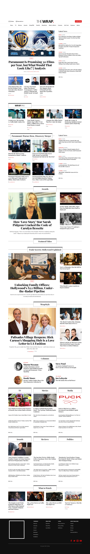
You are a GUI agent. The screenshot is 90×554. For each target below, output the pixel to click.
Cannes (71, 523)
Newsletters (20, 21)
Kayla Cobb (11, 124)
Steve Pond (61, 363)
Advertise (35, 525)
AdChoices (60, 527)
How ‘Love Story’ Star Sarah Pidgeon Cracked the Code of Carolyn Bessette (32, 225)
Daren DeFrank (43, 96)
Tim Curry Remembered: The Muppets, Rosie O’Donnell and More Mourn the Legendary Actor (47, 90)
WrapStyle (44, 25)
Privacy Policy (61, 525)
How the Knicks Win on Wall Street (65, 380)
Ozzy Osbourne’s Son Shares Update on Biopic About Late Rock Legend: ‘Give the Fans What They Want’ (70, 38)
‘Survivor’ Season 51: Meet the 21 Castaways (73, 503)
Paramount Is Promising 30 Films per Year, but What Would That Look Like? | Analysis (31, 65)
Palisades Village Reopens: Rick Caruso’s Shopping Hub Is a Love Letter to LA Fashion (32, 340)
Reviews (45, 439)
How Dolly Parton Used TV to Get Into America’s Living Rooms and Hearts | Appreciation (18, 427)
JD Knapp (67, 507)
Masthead (35, 532)
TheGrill (38, 25)
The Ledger (58, 376)
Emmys (71, 527)
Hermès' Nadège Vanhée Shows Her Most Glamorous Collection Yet (33, 381)
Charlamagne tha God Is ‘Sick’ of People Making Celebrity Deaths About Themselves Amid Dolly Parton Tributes (70, 71)
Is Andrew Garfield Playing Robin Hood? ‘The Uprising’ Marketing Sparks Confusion (44, 410)
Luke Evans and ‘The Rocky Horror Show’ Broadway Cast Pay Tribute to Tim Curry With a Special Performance (70, 55)
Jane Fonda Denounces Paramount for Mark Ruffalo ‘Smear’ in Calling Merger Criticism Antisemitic (70, 470)
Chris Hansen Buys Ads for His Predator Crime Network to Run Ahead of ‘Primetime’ (15, 89)
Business (73, 25)
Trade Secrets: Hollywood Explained (45, 249)
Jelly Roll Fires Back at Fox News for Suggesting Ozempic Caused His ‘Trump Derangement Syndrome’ (70, 46)
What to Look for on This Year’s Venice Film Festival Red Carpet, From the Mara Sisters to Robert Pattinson (71, 344)
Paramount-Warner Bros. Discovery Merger (31, 136)
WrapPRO (31, 25)
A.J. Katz (26, 96)
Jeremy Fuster (30, 71)
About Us (35, 523)
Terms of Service (61, 523)
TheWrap (35, 521)
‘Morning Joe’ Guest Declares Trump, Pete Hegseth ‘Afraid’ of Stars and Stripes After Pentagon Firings (70, 458)
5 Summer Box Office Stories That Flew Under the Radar (54, 121)
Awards (25, 25)
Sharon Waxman (30, 364)
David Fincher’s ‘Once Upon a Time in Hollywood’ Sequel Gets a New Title (44, 427)
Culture (60, 68)
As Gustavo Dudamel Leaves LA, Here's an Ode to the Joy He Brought (66, 366)
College (71, 525)
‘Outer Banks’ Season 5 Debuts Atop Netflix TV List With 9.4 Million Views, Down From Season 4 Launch (35, 122)
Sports (60, 60)
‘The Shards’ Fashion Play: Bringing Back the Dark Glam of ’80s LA (70, 322)
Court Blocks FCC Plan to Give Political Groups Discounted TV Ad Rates (68, 464)
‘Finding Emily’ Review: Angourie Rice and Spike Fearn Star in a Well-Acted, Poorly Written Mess (70, 142)
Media (78, 25)
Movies (20, 25)
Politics (70, 439)
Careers (35, 530)
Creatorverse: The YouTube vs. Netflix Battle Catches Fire (16, 121)
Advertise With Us (74, 532)
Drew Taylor (37, 71)
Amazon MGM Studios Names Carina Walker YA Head (19, 415)
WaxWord (25, 362)
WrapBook (35, 536)
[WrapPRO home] (19, 105)
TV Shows (61, 43)
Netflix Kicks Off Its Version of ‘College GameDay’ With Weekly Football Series (19, 421)
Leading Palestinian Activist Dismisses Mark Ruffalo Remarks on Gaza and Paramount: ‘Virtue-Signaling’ (32, 369)
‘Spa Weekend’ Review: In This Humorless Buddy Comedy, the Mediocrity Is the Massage (43, 464)
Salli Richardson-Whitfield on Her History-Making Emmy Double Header (19, 476)
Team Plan (48, 525)
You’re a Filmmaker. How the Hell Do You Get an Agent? (70, 267)
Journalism (61, 147)
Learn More (48, 527)
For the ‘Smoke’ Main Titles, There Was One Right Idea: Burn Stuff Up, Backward (70, 208)
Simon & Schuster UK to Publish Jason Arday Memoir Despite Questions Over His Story (70, 427)
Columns (60, 25)
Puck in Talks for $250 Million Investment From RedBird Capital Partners (68, 410)
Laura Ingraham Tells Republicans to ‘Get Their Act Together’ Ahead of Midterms (69, 415)
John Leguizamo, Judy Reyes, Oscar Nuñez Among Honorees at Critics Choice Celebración (19, 464)
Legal (59, 521)
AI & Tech (66, 25)
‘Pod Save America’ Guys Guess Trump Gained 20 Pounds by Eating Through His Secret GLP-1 (69, 476)
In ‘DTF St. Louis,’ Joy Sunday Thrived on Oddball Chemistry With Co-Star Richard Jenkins (18, 470)
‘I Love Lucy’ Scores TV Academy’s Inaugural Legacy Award (69, 227)
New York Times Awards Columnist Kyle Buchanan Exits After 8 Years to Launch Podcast (69, 421)
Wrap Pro (48, 521)
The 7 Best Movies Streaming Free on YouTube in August (43, 415)
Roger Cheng (11, 157)
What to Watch (52, 25)
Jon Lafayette (61, 378)
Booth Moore (31, 351)
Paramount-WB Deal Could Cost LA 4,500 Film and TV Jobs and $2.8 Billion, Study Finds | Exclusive (18, 178)
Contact (35, 527)
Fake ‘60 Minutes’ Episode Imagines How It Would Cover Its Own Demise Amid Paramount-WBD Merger (70, 150)
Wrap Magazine (74, 521)
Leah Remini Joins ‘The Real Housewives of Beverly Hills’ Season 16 (69, 165)
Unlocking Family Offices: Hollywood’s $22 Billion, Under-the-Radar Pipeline (32, 288)
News (11, 25)
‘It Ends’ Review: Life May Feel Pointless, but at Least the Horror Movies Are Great (44, 476)
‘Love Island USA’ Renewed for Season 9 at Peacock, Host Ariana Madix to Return (19, 409)
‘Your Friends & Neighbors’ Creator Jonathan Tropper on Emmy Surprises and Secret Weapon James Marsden (19, 458)
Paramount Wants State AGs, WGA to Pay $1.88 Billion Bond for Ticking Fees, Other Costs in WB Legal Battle (42, 178)
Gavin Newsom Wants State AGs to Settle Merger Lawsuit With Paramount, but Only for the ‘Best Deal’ (43, 155)
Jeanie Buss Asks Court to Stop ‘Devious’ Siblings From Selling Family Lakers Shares (69, 63)
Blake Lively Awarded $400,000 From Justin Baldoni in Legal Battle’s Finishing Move (44, 421)
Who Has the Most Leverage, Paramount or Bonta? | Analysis (17, 154)
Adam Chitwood (49, 124)
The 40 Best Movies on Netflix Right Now (35, 503)
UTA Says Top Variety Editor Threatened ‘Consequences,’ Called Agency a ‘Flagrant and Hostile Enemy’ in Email (31, 90)
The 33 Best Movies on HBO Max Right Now (54, 503)
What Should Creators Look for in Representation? (69, 286)
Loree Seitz (30, 127)
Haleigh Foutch (11, 511)
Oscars (71, 530)
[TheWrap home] (45, 21)
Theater (60, 52)
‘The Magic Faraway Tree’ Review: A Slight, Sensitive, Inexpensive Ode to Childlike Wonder (44, 470)
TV (15, 25)
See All (61, 77)
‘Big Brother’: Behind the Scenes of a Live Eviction (68, 173)
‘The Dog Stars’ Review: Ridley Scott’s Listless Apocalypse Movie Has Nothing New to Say (44, 458)
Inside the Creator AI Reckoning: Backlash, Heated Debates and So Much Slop (73, 121)
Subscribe (78, 21)
